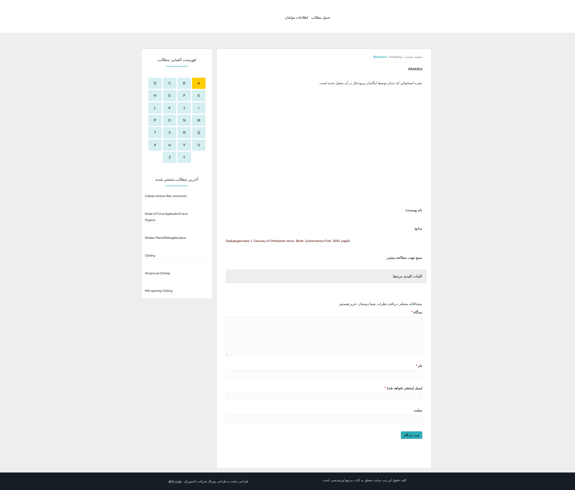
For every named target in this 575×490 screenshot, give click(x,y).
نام (419, 366)
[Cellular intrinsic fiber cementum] (177, 196)
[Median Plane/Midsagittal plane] (177, 238)
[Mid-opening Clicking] (177, 291)
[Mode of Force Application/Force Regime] (177, 217)
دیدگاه (416, 312)
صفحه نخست (413, 57)
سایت (418, 410)
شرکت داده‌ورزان (195, 481)
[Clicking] (177, 255)
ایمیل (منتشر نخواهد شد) (403, 388)
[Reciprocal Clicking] (177, 273)
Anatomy (395, 57)
